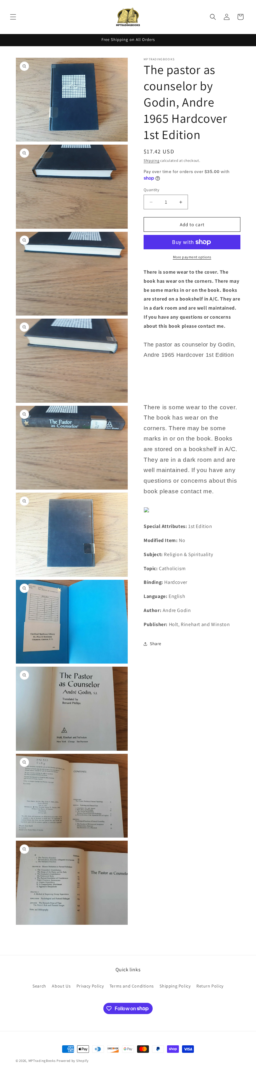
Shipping (152, 160)
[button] (13, 17)
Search (39, 986)
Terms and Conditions (132, 986)
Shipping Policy (175, 986)
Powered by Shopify (73, 1060)
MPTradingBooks (42, 1060)
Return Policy (210, 986)
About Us (61, 986)
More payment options (192, 257)
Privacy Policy (90, 986)
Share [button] (155, 643)
